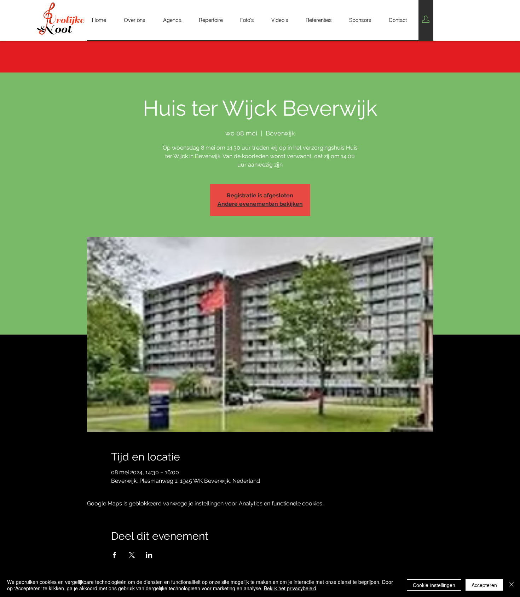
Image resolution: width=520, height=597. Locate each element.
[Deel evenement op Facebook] (114, 555)
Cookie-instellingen (434, 585)
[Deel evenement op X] (131, 555)
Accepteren (484, 585)
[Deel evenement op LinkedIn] (149, 555)
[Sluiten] (511, 585)
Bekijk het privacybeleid (290, 588)
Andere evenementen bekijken (260, 204)
